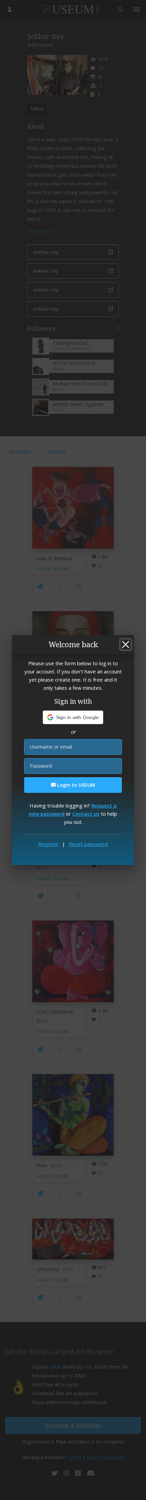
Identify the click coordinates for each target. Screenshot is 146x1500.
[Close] (126, 644)
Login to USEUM (75, 785)
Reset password (88, 844)
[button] (73, 717)
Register (48, 844)
